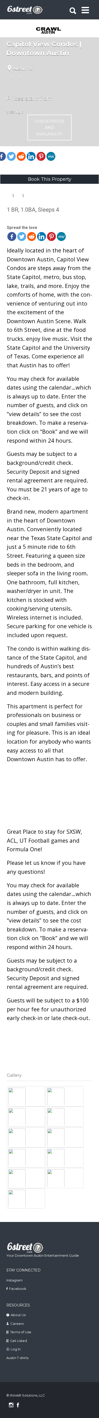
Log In (16, 1349)
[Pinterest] (41, 156)
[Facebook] (11, 236)
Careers (17, 1324)
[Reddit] (21, 156)
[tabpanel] (50, 31)
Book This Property (49, 179)
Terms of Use (20, 1332)
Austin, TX (22, 69)
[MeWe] (50, 156)
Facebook (17, 1289)
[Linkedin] (31, 156)
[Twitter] (11, 156)
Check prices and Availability (49, 127)
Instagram (14, 1280)
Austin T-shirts (17, 1358)
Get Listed (18, 1341)
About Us (18, 1315)
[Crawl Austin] (50, 31)
